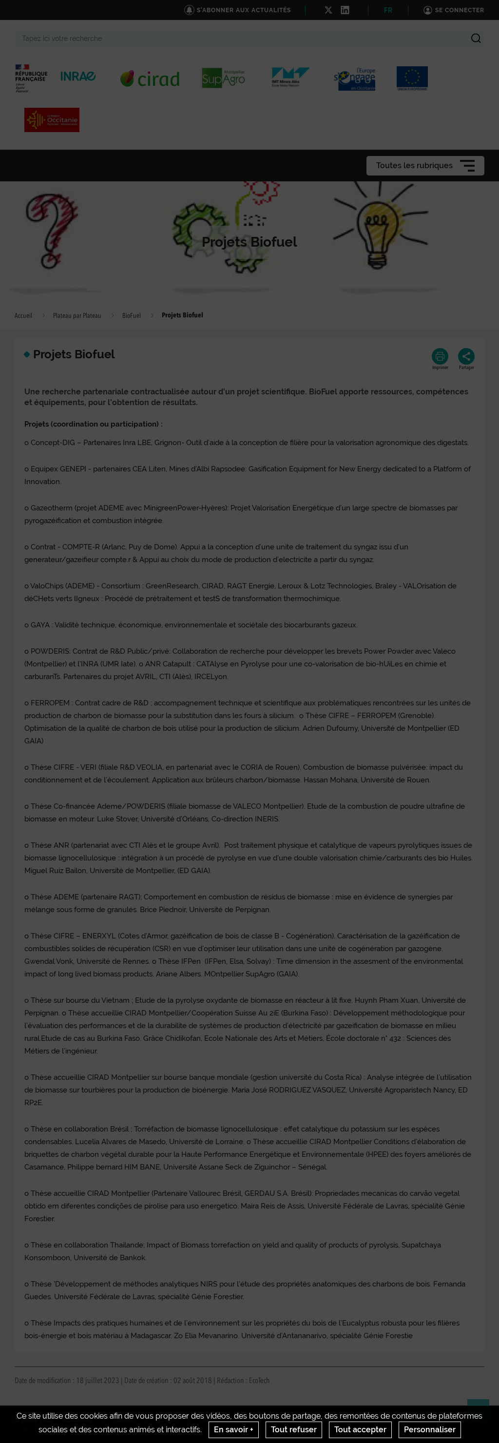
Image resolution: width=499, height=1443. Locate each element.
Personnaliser (430, 1429)
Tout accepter (360, 1429)
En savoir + (233, 1429)
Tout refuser (294, 1429)
